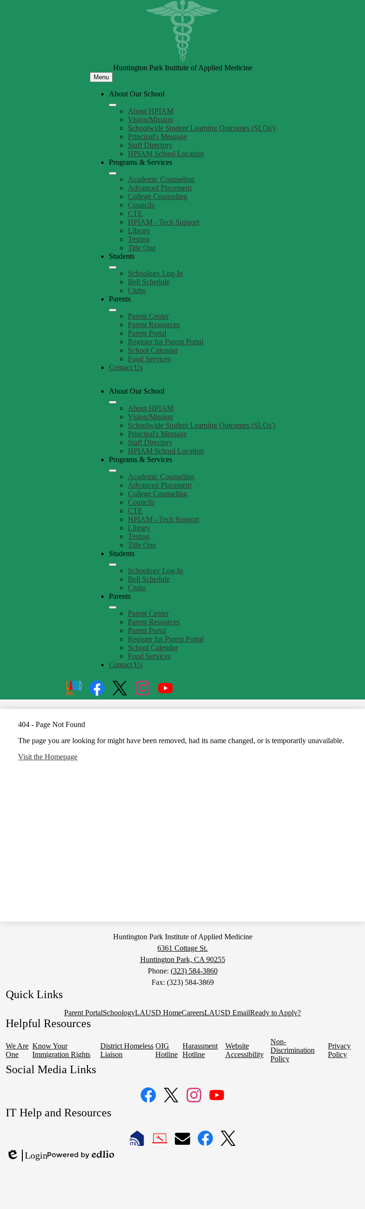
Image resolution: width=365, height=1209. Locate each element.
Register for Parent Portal (165, 342)
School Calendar (153, 350)
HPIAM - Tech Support (163, 222)
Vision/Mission (150, 119)
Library (139, 231)
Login (27, 1156)
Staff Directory (150, 145)
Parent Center (148, 316)
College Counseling (157, 196)
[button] (112, 402)
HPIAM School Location (166, 154)
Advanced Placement (160, 188)
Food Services (149, 359)
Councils (141, 205)
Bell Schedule (149, 282)
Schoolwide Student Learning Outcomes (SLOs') (201, 128)
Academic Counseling (161, 179)
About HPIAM (150, 111)
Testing (139, 239)
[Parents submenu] (112, 310)
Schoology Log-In (155, 273)
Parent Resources (154, 325)
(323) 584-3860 (194, 971)
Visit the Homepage (47, 757)
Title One (142, 248)
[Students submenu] (112, 267)
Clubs (136, 290)
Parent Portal (147, 333)
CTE (135, 213)
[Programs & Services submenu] (112, 173)
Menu (101, 77)
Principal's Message (157, 136)
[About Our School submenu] (112, 105)
